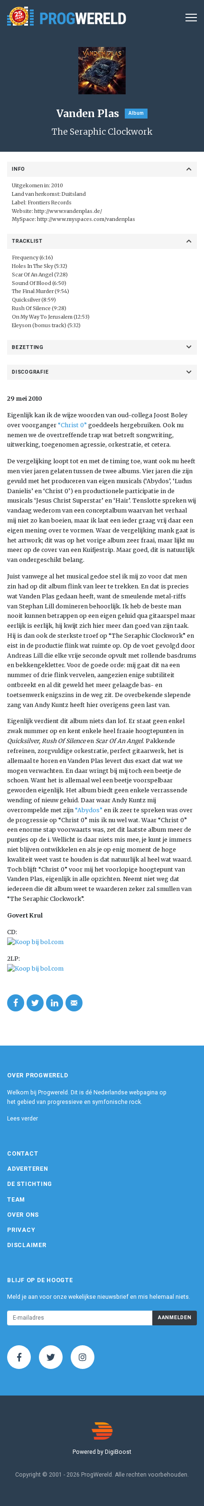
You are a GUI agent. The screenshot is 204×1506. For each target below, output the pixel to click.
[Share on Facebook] (15, 1002)
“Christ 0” (71, 425)
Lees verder (22, 1118)
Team (16, 1199)
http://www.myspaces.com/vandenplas (86, 219)
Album (136, 113)
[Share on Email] (74, 1002)
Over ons (23, 1215)
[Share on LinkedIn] (54, 1002)
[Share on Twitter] (35, 1002)
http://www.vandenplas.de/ (68, 211)
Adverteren (27, 1169)
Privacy (21, 1230)
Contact (22, 1153)
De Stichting (29, 1184)
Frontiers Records (50, 203)
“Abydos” (89, 810)
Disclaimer (26, 1245)
